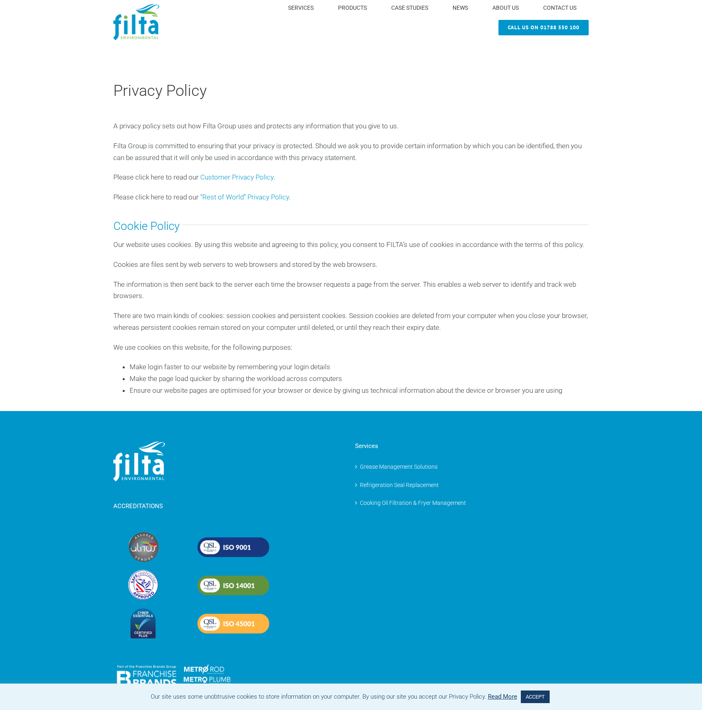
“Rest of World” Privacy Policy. (245, 197)
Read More (502, 696)
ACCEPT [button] (535, 697)
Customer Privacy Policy (236, 177)
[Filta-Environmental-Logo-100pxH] (136, 7)
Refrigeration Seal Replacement (399, 485)
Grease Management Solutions (399, 466)
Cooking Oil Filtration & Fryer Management (413, 503)
